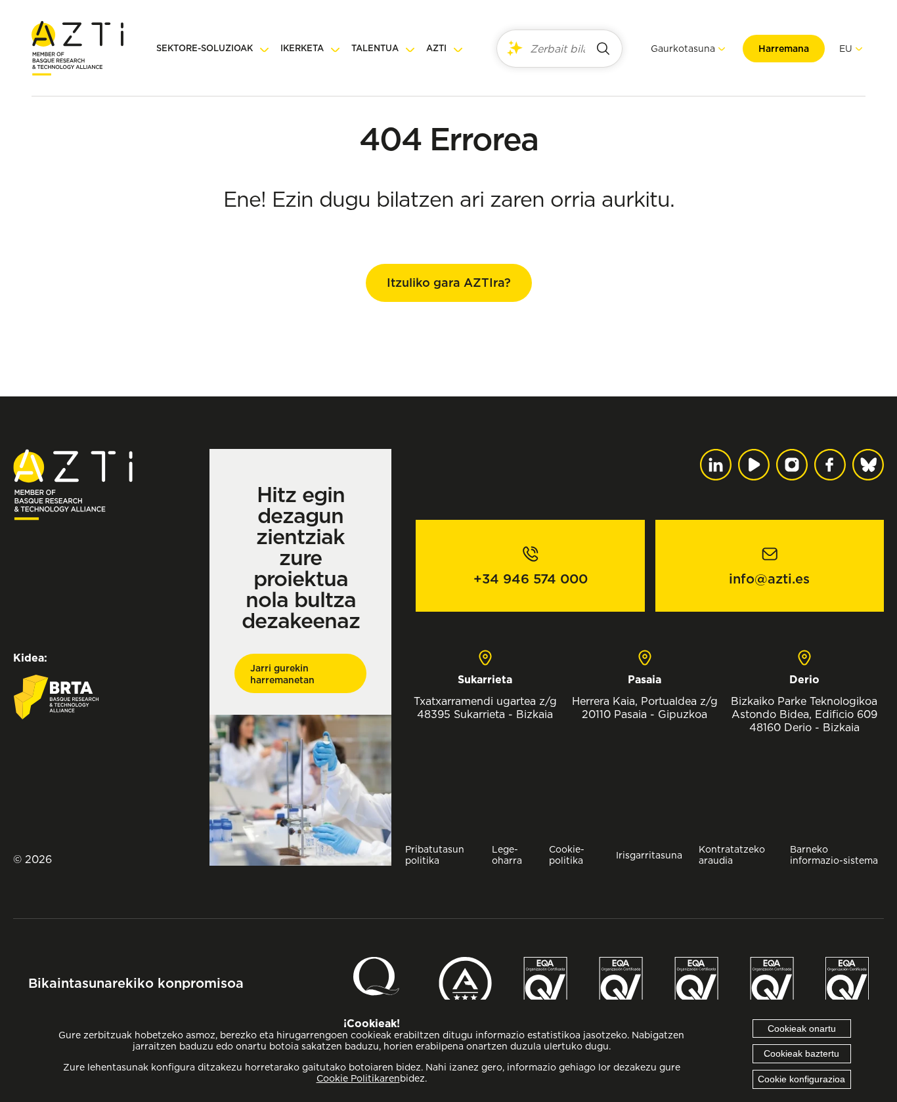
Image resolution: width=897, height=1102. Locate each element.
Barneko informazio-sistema (834, 854)
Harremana (783, 48)
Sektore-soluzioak (204, 48)
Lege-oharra (507, 854)
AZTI (436, 48)
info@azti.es (769, 578)
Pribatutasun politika (434, 854)
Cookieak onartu (802, 1028)
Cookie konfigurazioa (801, 1079)
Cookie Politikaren (358, 1078)
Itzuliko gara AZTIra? (449, 282)
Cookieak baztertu (801, 1053)
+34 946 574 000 (530, 578)
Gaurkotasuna (683, 48)
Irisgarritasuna (649, 854)
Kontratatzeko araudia (732, 854)
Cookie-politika (566, 854)
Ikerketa (302, 48)
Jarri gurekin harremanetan (282, 674)
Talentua (375, 48)
